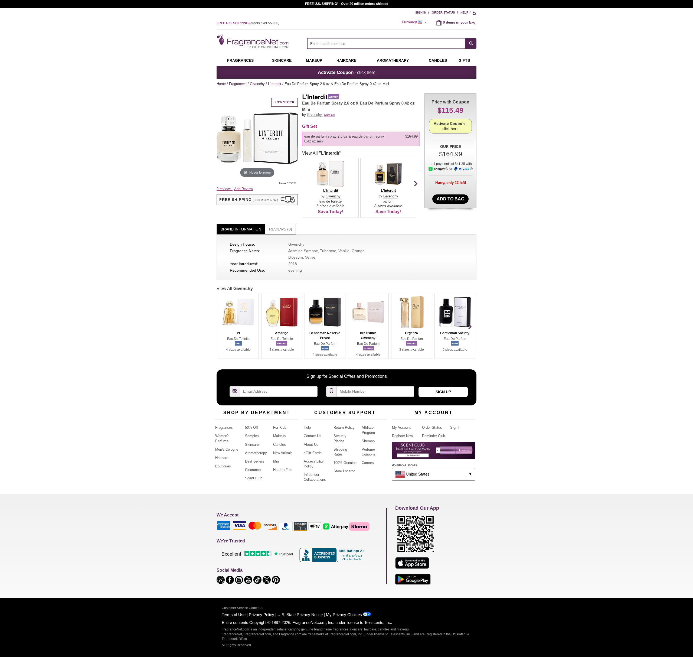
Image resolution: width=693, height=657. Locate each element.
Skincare (282, 60)
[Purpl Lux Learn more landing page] (433, 452)
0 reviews (225, 189)
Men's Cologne (226, 449)
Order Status (443, 12)
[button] (257, 199)
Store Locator (344, 471)
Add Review (243, 189)
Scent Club (253, 478)
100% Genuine (345, 463)
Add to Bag (450, 199)
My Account (401, 427)
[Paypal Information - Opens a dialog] (463, 169)
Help (464, 12)
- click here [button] (346, 72)
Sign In (420, 12)
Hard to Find (282, 470)
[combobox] (391, 43)
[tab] (241, 229)
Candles (279, 445)
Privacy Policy (261, 614)
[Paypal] (286, 526)
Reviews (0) (280, 229)
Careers (368, 463)
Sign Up (443, 392)
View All (321, 153)
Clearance (253, 470)
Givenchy (258, 84)
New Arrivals (283, 453)
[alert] (415, 22)
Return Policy (344, 427)
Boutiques (223, 466)
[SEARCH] (470, 43)
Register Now (402, 436)
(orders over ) (248, 23)
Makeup (314, 60)
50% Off (251, 427)
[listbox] (362, 139)
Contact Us (312, 436)
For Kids (279, 427)
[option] (361, 139)
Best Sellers (254, 461)
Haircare (346, 60)
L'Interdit (275, 84)
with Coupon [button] (450, 102)
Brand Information (241, 229)
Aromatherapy (256, 453)
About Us (311, 445)
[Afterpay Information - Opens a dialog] (438, 169)
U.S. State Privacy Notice (300, 614)
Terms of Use (234, 614)
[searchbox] (386, 43)
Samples (252, 436)
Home (221, 84)
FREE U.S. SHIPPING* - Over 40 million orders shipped (346, 4)
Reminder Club (433, 436)
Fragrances (240, 60)
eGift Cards (313, 453)
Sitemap (368, 441)
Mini (276, 461)
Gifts (464, 60)
